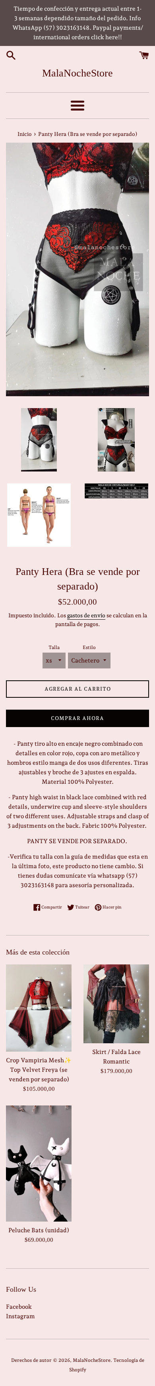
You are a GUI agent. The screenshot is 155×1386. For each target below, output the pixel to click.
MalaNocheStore (77, 73)
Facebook (19, 1306)
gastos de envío (86, 615)
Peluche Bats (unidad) (38, 1230)
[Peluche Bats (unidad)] (39, 1163)
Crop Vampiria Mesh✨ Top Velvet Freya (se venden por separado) (39, 1070)
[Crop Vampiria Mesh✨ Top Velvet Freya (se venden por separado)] (39, 1008)
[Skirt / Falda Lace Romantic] (116, 1003)
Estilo (89, 647)
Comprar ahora (77, 718)
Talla (54, 647)
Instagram (20, 1316)
